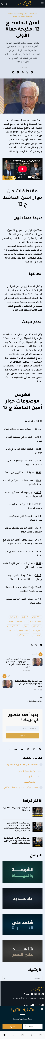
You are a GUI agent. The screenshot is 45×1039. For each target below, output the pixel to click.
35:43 (38, 587)
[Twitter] (33, 749)
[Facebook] (39, 749)
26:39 (38, 540)
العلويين (25, 617)
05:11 (38, 449)
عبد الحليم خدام (23, 630)
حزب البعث (21, 621)
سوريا (26, 626)
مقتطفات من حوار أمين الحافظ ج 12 (22, 765)
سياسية (29, 16)
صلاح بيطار (37, 630)
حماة (11, 621)
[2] (37, 827)
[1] (37, 812)
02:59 (38, 437)
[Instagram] (27, 749)
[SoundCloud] (15, 749)
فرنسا (10, 630)
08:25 (38, 461)
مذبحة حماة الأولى (27, 771)
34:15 (38, 575)
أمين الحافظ (33, 14)
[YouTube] (21, 749)
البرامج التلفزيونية (20, 14)
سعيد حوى (37, 626)
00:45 (37, 429)
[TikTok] (9, 749)
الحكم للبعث (30, 782)
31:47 (38, 564)
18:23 (38, 492)
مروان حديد (37, 635)
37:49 (38, 599)
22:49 (38, 516)
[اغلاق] (42, 1008)
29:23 (38, 552)
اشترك (22, 736)
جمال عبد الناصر (35, 621)
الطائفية (32, 777)
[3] (37, 842)
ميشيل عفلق (24, 635)
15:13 (38, 481)
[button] (42, 3)
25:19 (38, 528)
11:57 (38, 473)
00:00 (39, 421)
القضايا (10, 14)
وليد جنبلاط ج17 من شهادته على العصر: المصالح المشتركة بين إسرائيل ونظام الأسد (16, 840)
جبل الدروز (13, 617)
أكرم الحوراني (36, 617)
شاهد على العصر (19, 16)
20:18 (38, 504)
